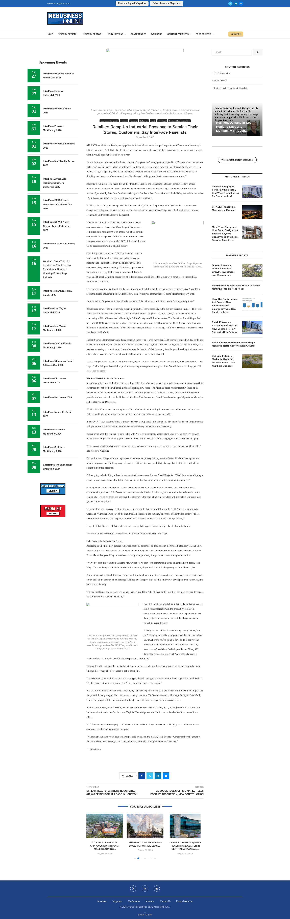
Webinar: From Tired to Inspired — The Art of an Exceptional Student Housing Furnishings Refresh (57, 269)
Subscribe (236, 34)
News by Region (67, 34)
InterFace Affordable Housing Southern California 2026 (54, 182)
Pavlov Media (220, 80)
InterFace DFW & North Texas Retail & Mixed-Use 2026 (57, 204)
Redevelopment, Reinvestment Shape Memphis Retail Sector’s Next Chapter (233, 344)
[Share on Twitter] (150, 775)
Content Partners (178, 34)
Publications (115, 34)
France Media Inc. (185, 901)
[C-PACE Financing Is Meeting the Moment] (252, 212)
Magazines (117, 901)
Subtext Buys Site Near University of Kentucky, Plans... (185, 845)
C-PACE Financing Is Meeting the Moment (224, 208)
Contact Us (165, 901)
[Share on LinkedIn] (158, 775)
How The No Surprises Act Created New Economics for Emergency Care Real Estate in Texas (224, 305)
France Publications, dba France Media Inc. (148, 907)
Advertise (149, 901)
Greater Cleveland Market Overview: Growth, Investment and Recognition (223, 270)
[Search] (257, 52)
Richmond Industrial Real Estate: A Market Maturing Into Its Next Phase (236, 287)
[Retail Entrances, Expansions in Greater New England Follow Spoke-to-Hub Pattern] (252, 327)
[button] (91, 836)
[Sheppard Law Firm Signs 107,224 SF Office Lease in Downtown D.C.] (104, 826)
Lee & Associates (221, 73)
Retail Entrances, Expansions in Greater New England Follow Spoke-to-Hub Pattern (224, 327)
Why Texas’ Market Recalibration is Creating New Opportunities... (237, 126)
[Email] (241, 4)
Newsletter (102, 901)
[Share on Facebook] (141, 775)
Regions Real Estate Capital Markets (230, 88)
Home (50, 34)
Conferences (138, 34)
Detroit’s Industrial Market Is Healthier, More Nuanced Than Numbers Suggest (223, 361)
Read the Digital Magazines (132, 3)
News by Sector (92, 34)
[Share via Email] (166, 775)
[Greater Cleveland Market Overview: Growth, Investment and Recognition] (252, 270)
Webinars (156, 34)
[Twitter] (230, 4)
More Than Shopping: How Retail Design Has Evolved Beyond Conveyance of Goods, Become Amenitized (225, 233)
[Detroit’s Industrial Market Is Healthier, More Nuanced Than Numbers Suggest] (252, 361)
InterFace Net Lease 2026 (57, 397)
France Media (203, 34)
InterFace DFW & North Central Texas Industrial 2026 (56, 226)
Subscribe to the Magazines (166, 3)
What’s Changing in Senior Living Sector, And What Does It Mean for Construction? (225, 191)
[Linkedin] (236, 4)
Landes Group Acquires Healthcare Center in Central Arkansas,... (145, 845)
